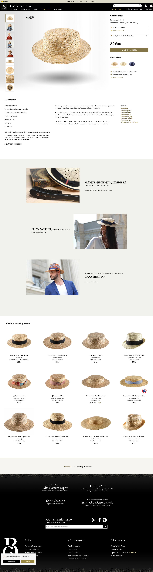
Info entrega (118, 77)
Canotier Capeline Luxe (95, 436)
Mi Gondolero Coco (134, 396)
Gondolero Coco (96, 396)
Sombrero (13, 9)
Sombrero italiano (126, 116)
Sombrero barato (126, 110)
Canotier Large (57, 355)
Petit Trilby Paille (134, 355)
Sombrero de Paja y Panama (104, 183)
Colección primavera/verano (129, 122)
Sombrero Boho (126, 114)
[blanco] (123, 64)
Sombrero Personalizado (133, 9)
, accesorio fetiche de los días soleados (50, 230)
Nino (58, 396)
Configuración (11, 561)
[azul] (132, 64)
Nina (20, 396)
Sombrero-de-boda (126, 118)
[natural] (114, 64)
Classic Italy (124, 108)
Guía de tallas (118, 30)
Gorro (35, 9)
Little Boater (19, 355)
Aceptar (28, 561)
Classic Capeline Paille (57, 436)
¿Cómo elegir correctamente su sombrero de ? (104, 275)
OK (105, 526)
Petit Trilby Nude (134, 436)
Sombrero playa (126, 120)
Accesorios (58, 9)
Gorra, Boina (25, 9)
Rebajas (149, 9)
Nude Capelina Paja (19, 436)
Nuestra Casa (116, 9)
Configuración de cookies (77, 558)
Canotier (95, 355)
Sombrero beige (126, 112)
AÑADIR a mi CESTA (129, 50)
